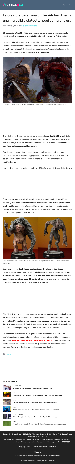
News (8, 354)
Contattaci (52, 447)
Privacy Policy (41, 461)
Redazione (31, 461)
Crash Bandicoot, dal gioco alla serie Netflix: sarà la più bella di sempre (37, 395)
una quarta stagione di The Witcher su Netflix (32, 340)
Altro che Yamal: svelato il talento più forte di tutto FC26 (32, 388)
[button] (64, 5)
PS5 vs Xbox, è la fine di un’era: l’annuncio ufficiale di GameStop (35, 417)
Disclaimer (51, 461)
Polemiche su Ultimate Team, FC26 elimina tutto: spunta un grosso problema (39, 424)
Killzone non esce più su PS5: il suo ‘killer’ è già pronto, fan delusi (35, 402)
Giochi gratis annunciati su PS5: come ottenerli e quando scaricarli (36, 410)
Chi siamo (23, 461)
